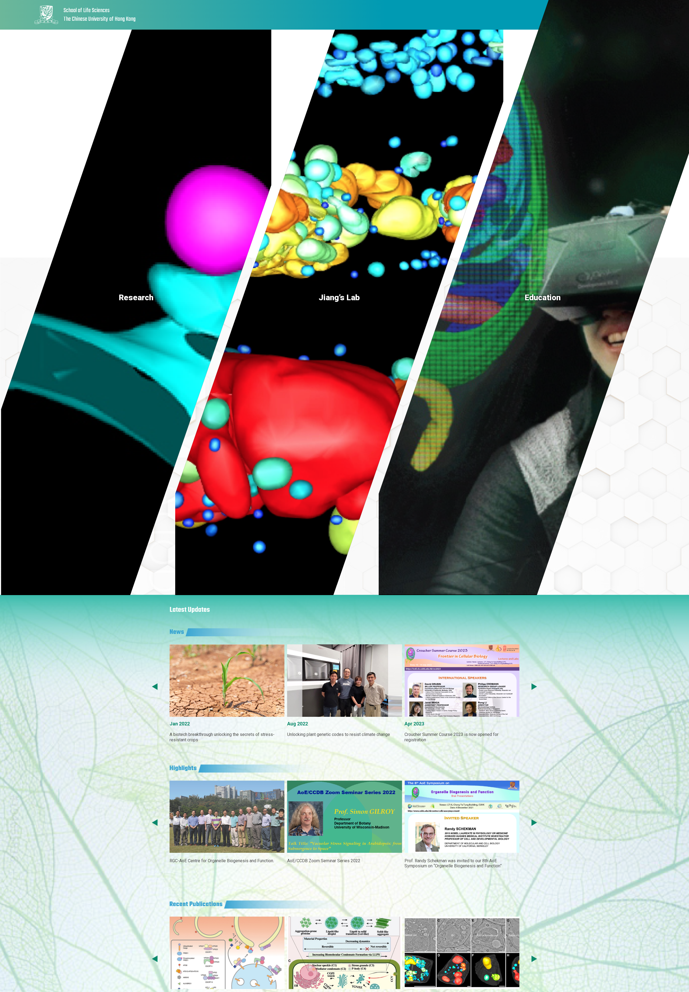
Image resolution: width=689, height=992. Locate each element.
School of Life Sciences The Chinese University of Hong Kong (100, 15)
